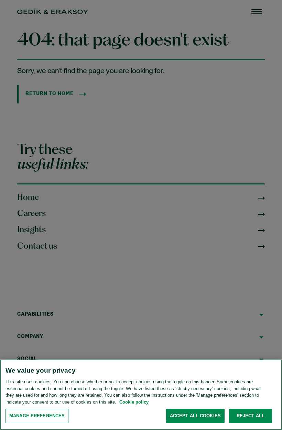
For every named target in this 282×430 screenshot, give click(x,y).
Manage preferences (37, 415)
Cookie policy (134, 402)
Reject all (250, 415)
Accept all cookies (195, 415)
